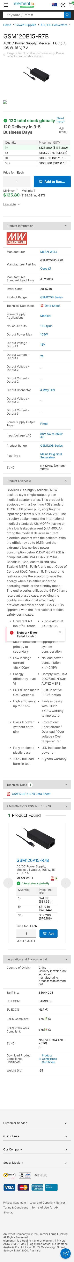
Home (7, 25)
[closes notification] (60, 632)
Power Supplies (25, 25)
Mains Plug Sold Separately (51, 455)
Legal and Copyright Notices (47, 1202)
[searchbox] (33, 15)
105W (44, 334)
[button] (5, 5)
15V (42, 344)
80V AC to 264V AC (51, 435)
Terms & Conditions (15, 1207)
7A (42, 356)
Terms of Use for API (45, 1207)
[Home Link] (32, 5)
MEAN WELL (49, 251)
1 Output (46, 326)
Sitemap (8, 1212)
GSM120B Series (51, 297)
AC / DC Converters (53, 25)
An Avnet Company (15, 1234)
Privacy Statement (14, 1202)
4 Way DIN (47, 390)
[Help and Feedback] (65, 1253)
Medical (45, 316)
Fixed (44, 423)
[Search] (67, 15)
